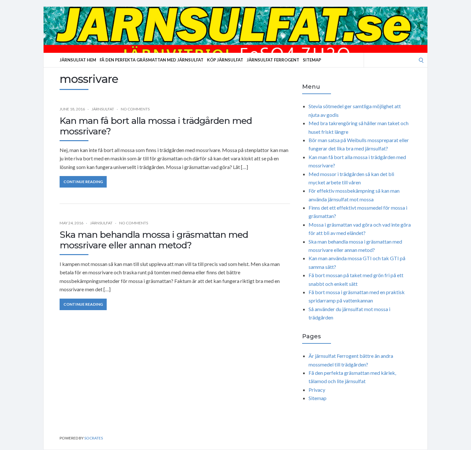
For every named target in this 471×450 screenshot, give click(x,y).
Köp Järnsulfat (225, 59)
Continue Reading (83, 181)
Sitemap (312, 59)
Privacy (317, 390)
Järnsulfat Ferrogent (273, 59)
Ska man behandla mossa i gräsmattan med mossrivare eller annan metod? (154, 240)
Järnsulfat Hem (78, 59)
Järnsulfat (103, 109)
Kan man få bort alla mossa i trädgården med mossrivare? (156, 126)
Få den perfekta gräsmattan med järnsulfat (151, 59)
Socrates (93, 438)
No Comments (135, 109)
